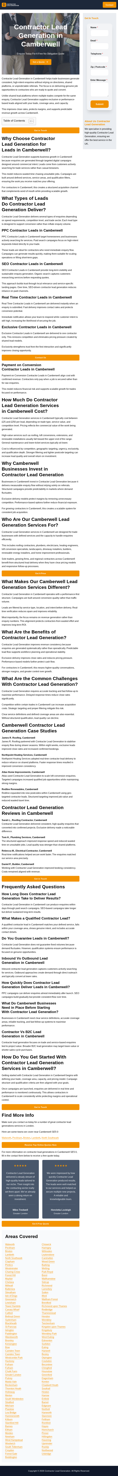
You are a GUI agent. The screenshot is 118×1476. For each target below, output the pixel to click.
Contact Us (40, 357)
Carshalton (47, 1258)
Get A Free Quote (40, 1224)
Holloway (10, 1392)
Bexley (45, 1354)
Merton (8, 1395)
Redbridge (47, 1309)
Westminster (11, 1268)
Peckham (17, 1138)
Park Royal (47, 1272)
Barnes (9, 1426)
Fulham (9, 1364)
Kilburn (9, 1419)
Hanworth (47, 1412)
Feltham (46, 1419)
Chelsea (9, 1282)
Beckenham (11, 1385)
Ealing (45, 1347)
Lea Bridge (10, 1412)
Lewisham (10, 1303)
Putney (8, 1378)
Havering (46, 1440)
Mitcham (9, 1405)
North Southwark (50, 1138)
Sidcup (45, 1282)
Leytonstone (48, 1254)
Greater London (13, 1375)
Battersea (10, 1289)
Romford (46, 1423)
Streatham (10, 1292)
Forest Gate (11, 1454)
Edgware (46, 1405)
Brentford (46, 1303)
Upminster (47, 1443)
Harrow (45, 1395)
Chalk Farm (11, 1371)
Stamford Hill (11, 1423)
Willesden (47, 1251)
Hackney (9, 1361)
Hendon (46, 1316)
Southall (46, 1388)
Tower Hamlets (12, 1306)
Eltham (8, 1430)
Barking (46, 1265)
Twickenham (48, 1323)
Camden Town (12, 1351)
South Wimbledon (14, 1399)
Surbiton (46, 1344)
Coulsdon (47, 1361)
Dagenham (47, 1378)
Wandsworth (11, 1337)
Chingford (47, 1368)
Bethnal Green (12, 1316)
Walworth (6, 1138)
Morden (9, 1433)
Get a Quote (39, 62)
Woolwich (10, 1443)
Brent (44, 1275)
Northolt (46, 1409)
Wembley (46, 1320)
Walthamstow (48, 1278)
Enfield (45, 1399)
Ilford (44, 1296)
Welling (46, 1268)
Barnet (45, 1402)
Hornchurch (48, 1430)
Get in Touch (40, 130)
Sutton (45, 1292)
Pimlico (9, 1265)
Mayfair (9, 1278)
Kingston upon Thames (53, 1327)
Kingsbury (47, 1330)
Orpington (47, 1357)
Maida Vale (11, 1381)
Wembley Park (49, 1333)
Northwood (47, 1450)
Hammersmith (12, 1416)
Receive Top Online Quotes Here (41, 1145)
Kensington (11, 1344)
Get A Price (40, 573)
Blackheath (11, 1323)
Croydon (9, 1450)
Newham (9, 1436)
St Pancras (10, 1327)
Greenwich (10, 1299)
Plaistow (9, 1409)
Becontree (47, 1364)
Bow (7, 1347)
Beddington (11, 1457)
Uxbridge (46, 1454)
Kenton (45, 1381)
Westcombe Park (14, 1357)
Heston (45, 1392)
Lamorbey (47, 1289)
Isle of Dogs (11, 1296)
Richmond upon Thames (54, 1306)
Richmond (47, 1285)
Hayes (45, 1426)
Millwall (9, 1285)
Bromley (9, 1340)
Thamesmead (49, 1313)
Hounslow (47, 1371)
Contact (109, 5)
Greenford (47, 1375)
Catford (9, 1313)
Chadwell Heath (50, 1385)
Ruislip (45, 1447)
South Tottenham (13, 1447)
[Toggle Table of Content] (29, 121)
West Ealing (48, 1337)
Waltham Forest (50, 1299)
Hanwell (46, 1351)
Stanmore (47, 1416)
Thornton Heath (13, 1388)
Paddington (11, 1333)
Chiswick (46, 1244)
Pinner (45, 1433)
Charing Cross (12, 1272)
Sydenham (10, 1320)
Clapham (10, 1261)
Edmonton (47, 1340)
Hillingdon (47, 1436)
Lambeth (36, 1138)
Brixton (26, 1138)
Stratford (9, 1402)
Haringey (46, 1248)
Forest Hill (10, 1275)
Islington (9, 1330)
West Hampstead (14, 1440)
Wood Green (48, 1261)
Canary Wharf (12, 1309)
